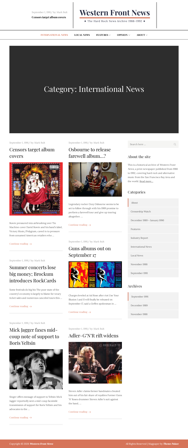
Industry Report (139, 237)
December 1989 (139, 305)
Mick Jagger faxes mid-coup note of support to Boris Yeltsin (34, 336)
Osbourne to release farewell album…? (90, 152)
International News (54, 34)
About (141, 34)
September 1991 (139, 273)
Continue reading (18, 243)
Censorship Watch (141, 211)
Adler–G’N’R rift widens (93, 335)
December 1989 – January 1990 (147, 220)
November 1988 (139, 264)
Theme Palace (171, 443)
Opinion (122, 34)
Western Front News (115, 12)
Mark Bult (62, 12)
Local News (82, 34)
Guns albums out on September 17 (90, 251)
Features (102, 34)
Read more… (146, 181)
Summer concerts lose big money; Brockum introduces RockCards (32, 274)
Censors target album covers (49, 17)
